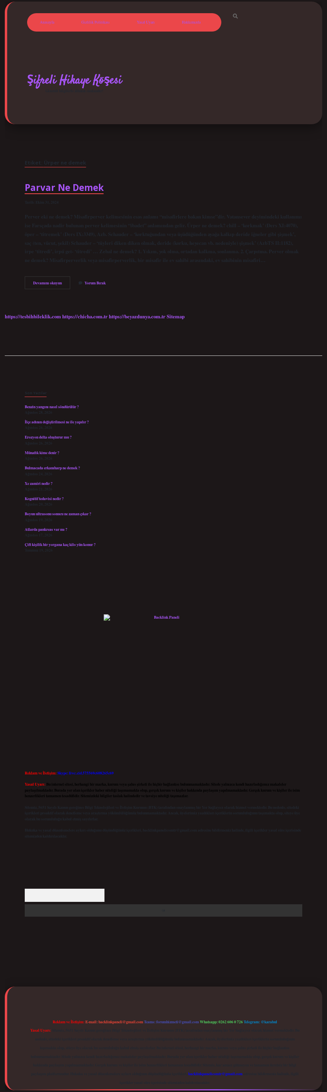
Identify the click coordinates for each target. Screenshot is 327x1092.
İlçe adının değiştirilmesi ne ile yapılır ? (57, 422)
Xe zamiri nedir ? (39, 483)
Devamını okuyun (51, 284)
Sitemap (176, 316)
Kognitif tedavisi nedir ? (44, 498)
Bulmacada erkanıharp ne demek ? (52, 468)
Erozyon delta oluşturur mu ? (48, 437)
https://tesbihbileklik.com (33, 316)
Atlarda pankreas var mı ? (46, 529)
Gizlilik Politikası (95, 22)
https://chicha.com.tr (85, 316)
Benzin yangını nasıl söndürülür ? (52, 406)
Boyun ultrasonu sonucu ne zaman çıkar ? (58, 513)
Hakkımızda (191, 22)
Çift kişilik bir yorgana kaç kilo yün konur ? (60, 544)
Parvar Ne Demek (64, 187)
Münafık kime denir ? (42, 452)
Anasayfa (47, 22)
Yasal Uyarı (146, 22)
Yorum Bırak (95, 283)
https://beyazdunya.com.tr (137, 316)
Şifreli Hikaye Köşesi (74, 80)
